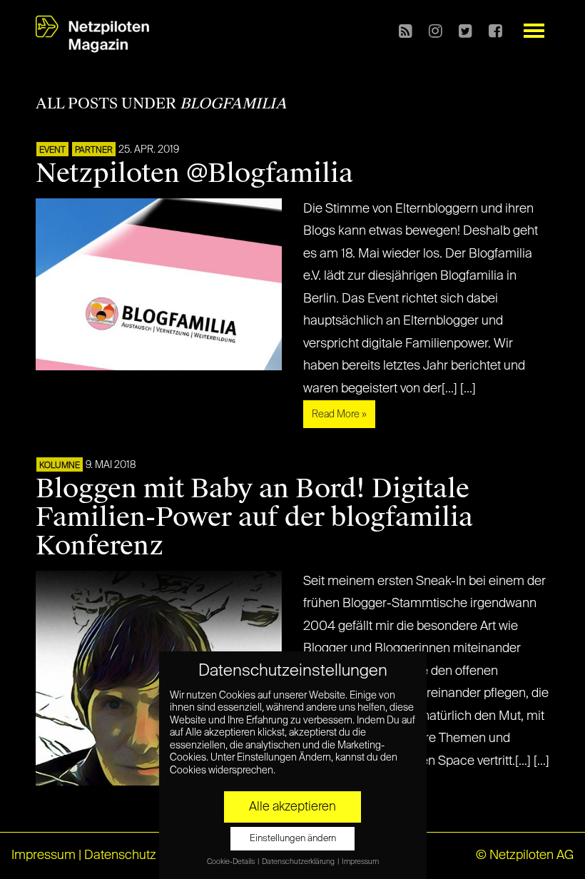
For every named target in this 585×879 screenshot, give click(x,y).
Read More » (339, 415)
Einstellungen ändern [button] (293, 838)
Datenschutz (120, 855)
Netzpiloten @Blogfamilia (194, 173)
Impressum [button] (360, 861)
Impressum (43, 855)
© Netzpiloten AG (525, 855)
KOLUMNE (59, 466)
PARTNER (94, 150)
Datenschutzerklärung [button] (299, 861)
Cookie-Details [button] (231, 861)
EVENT (52, 150)
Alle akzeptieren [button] (292, 807)
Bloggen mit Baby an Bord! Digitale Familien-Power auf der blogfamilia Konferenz (254, 517)
